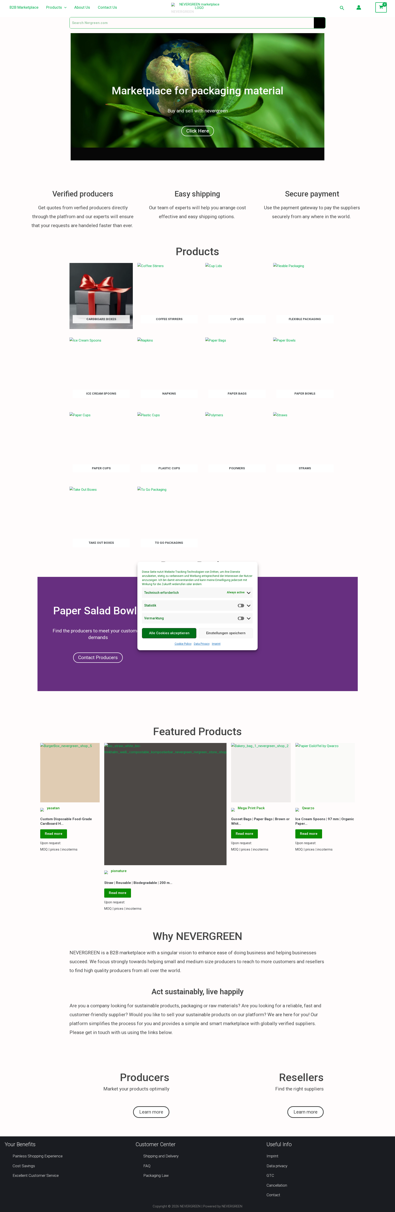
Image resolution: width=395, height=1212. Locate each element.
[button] (64, 7)
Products (54, 7)
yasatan (53, 808)
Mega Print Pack (251, 808)
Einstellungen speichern (226, 633)
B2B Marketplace (24, 7)
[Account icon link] (358, 7)
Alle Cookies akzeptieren (169, 633)
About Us (82, 7)
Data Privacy (202, 643)
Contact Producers (98, 657)
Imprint (216, 643)
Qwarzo (308, 808)
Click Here (197, 131)
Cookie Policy (183, 643)
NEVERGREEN (182, 12)
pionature (119, 871)
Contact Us (107, 7)
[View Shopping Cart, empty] (381, 7)
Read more (53, 834)
